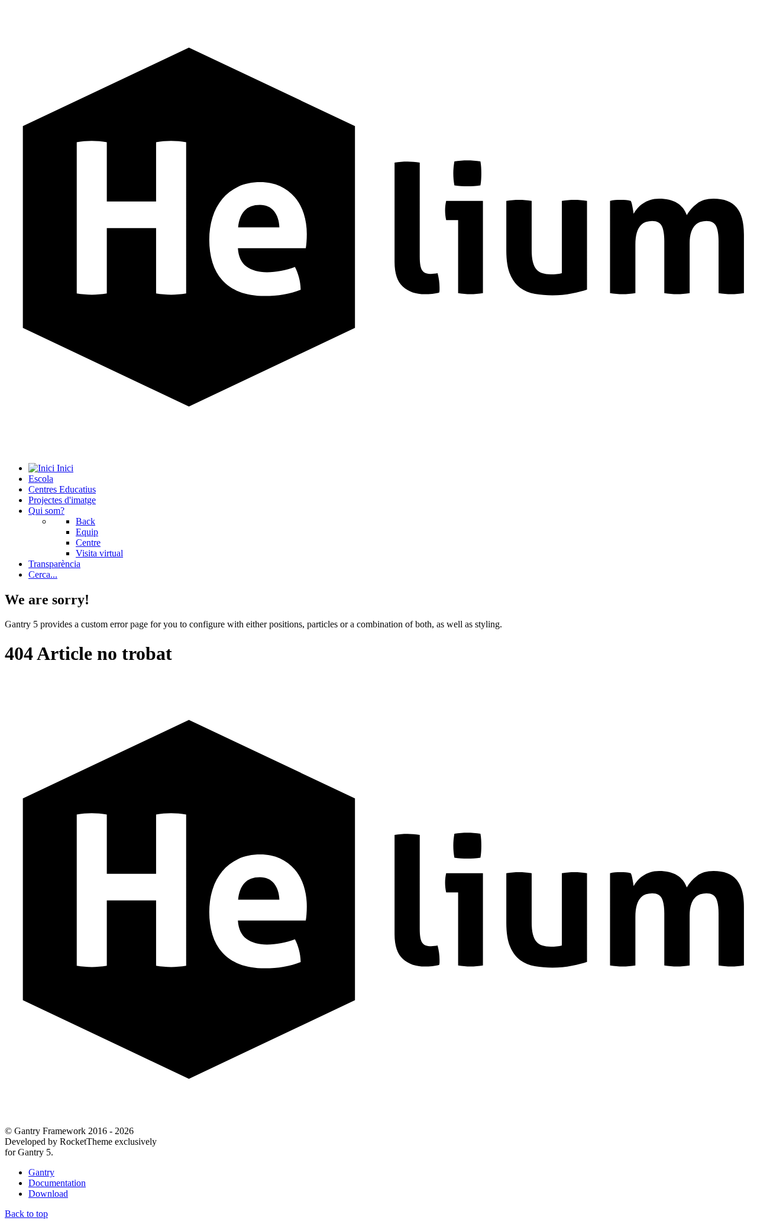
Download (48, 1194)
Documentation (57, 1183)
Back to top (26, 1214)
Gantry (41, 1172)
